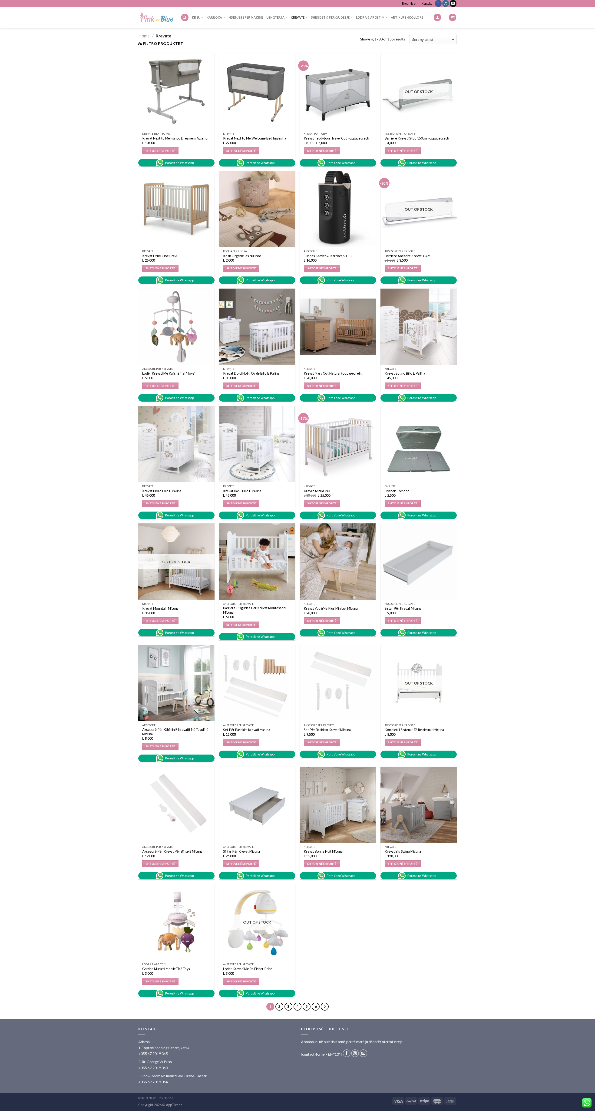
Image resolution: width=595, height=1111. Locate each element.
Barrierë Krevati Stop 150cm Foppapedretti (417, 138)
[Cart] (452, 17)
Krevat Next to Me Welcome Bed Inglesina (254, 138)
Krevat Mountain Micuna (160, 608)
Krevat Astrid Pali (317, 491)
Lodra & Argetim (370, 17)
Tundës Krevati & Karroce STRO (328, 256)
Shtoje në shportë (160, 150)
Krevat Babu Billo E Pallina (242, 491)
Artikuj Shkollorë (407, 17)
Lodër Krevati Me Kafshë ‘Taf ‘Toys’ (168, 373)
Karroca (214, 17)
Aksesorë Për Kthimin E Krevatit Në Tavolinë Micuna (175, 732)
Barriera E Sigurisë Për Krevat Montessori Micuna (254, 610)
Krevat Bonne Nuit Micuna (323, 851)
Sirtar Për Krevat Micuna (403, 608)
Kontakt (427, 3)
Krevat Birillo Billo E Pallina (161, 491)
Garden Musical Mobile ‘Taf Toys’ (166, 969)
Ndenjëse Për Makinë (245, 17)
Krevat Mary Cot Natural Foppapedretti (333, 373)
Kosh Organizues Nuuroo (242, 256)
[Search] (184, 17)
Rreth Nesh (409, 3)
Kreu (196, 17)
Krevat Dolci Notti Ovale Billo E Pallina (251, 373)
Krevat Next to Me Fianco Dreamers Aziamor (175, 138)
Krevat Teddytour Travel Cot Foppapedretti (336, 138)
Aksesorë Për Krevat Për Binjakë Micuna (172, 851)
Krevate (297, 17)
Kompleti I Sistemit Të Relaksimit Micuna (414, 730)
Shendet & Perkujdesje (330, 17)
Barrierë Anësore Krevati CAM (407, 256)
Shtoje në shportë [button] (322, 268)
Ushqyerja (275, 17)
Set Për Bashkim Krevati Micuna (246, 730)
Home (144, 35)
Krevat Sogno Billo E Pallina (405, 373)
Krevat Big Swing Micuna (403, 851)
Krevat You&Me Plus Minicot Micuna (331, 608)
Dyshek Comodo (397, 491)
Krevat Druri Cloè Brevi (159, 256)
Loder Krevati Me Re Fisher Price (247, 969)
